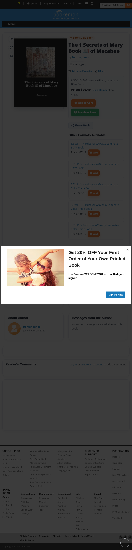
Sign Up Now (116, 294)
